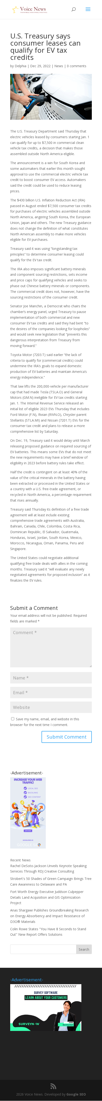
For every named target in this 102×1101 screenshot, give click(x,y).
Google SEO (76, 1094)
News (58, 66)
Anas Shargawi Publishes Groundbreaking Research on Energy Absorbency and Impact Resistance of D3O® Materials (49, 916)
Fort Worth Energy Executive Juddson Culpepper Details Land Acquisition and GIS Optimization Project (46, 897)
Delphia (20, 66)
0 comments (76, 66)
